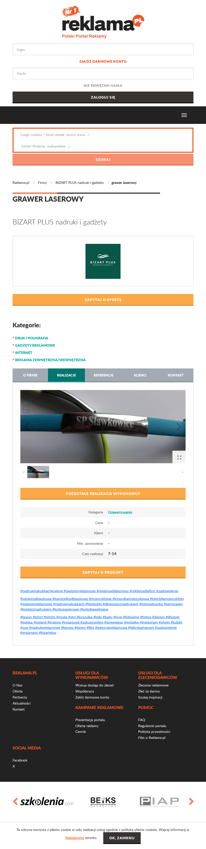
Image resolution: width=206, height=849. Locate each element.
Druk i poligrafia (31, 337)
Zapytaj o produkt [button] (103, 572)
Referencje (103, 375)
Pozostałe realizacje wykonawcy (103, 493)
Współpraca (84, 691)
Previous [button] (14, 802)
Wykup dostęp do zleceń (94, 685)
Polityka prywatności (154, 731)
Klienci (140, 375)
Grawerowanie (120, 512)
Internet (23, 352)
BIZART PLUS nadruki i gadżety (80, 182)
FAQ (141, 719)
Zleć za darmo (149, 691)
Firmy (42, 182)
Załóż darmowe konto (103, 61)
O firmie (30, 375)
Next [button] (191, 802)
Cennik (80, 731)
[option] (47, 802)
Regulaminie (74, 837)
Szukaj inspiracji (150, 697)
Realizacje (66, 375)
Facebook (20, 760)
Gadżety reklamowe (35, 345)
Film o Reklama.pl (151, 737)
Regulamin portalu (152, 725)
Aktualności (21, 703)
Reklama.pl (21, 182)
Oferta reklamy (86, 725)
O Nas (17, 685)
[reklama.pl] (103, 21)
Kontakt (176, 375)
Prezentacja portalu (90, 719)
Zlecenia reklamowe (153, 685)
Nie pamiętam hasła (103, 85)
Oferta (18, 691)
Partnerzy (20, 697)
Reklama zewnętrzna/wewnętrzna (50, 359)
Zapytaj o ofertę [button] (103, 299)
